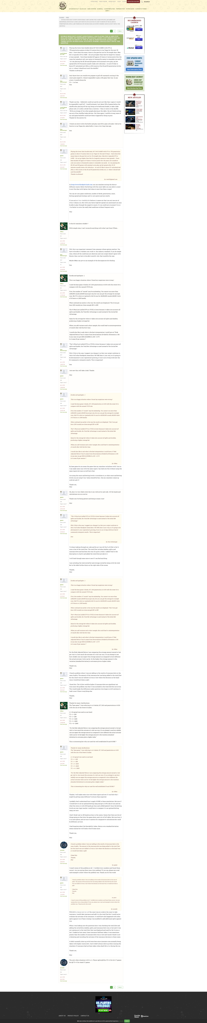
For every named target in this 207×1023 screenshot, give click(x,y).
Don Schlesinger (63, 82)
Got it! (127, 1021)
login (124, 1)
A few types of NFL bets (139, 110)
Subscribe (94, 1)
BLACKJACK (83, 8)
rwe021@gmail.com (63, 54)
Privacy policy (73, 1016)
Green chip (112, 1)
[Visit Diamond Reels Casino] (103, 1004)
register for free (133, 1)
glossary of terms (141, 8)
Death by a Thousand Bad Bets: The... (139, 103)
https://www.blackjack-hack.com (81, 184)
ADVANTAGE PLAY (74, 8)
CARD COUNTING (91, 8)
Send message (63, 65)
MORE (107, 10)
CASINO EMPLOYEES (109, 8)
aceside (62, 850)
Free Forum (103, 1)
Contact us (85, 1016)
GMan (61, 231)
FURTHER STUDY (120, 8)
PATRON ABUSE (130, 8)
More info (121, 1021)
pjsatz (61, 155)
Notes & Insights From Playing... (138, 126)
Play (139, 29)
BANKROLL (100, 8)
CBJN (119, 1)
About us (62, 1016)
